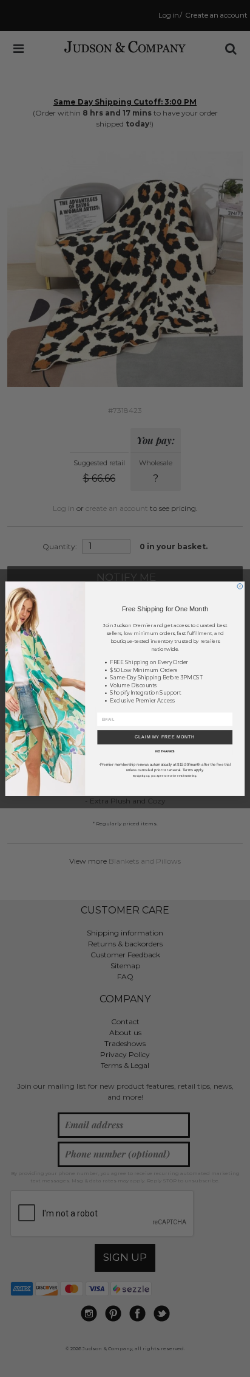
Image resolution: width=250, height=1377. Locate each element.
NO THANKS (165, 751)
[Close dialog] (240, 586)
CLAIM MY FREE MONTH (165, 737)
